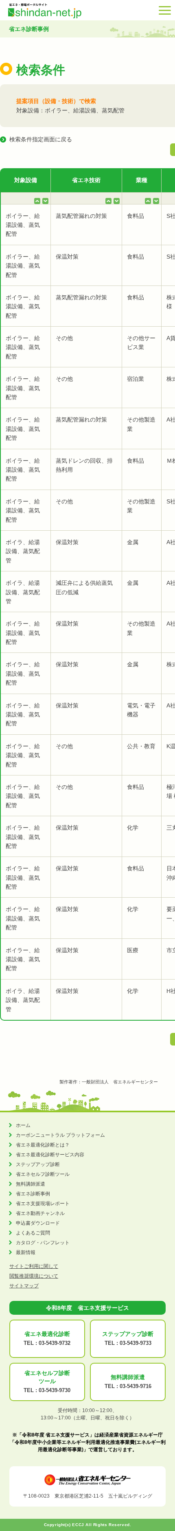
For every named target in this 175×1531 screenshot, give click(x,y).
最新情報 (25, 1252)
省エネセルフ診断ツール (43, 1174)
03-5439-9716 (135, 1386)
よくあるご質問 (33, 1233)
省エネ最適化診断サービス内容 (50, 1155)
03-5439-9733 (135, 1343)
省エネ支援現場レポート (43, 1203)
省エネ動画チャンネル (40, 1213)
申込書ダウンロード (38, 1223)
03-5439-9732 (54, 1343)
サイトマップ (24, 1286)
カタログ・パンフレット (43, 1242)
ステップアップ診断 (38, 1164)
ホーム (23, 1125)
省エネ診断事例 (33, 1194)
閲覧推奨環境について (33, 1276)
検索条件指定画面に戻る (40, 139)
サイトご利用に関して (33, 1266)
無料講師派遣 (30, 1184)
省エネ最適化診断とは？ (43, 1145)
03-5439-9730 (54, 1390)
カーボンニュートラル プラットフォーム (60, 1135)
